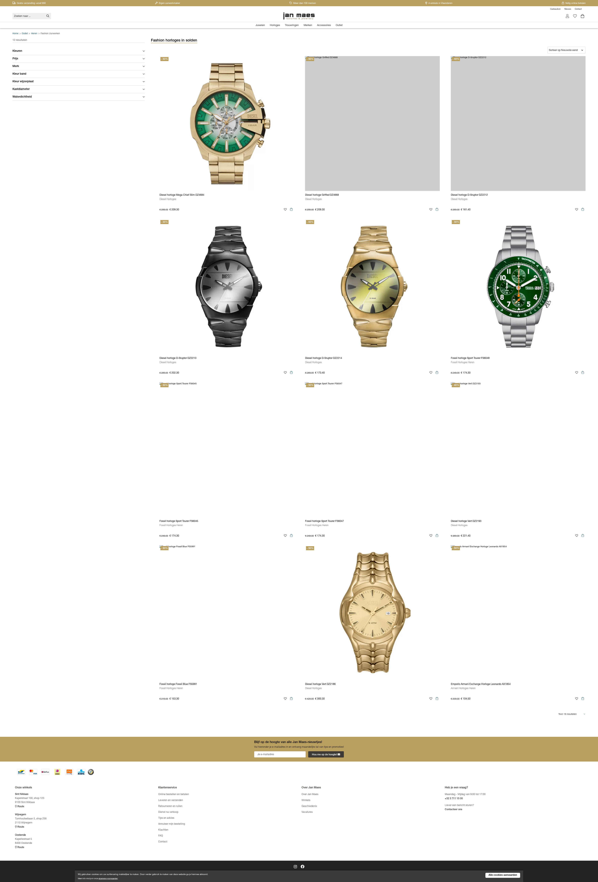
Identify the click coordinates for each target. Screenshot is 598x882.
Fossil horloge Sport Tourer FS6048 (470, 358)
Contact (578, 9)
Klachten (163, 830)
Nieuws (567, 9)
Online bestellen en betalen (173, 794)
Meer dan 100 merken (304, 3)
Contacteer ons (453, 809)
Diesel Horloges (167, 199)
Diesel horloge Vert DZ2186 (320, 684)
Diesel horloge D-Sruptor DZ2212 (469, 195)
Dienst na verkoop (168, 812)
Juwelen (260, 25)
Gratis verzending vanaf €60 (31, 3)
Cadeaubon (555, 9)
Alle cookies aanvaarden (503, 875)
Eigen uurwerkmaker (169, 3)
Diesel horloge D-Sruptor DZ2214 (323, 358)
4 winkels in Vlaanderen (440, 3)
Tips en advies (166, 818)
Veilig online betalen (575, 3)
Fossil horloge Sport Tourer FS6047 (324, 521)
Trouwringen (292, 25)
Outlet (339, 25)
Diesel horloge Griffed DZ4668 (322, 195)
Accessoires (324, 25)
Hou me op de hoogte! (324, 755)
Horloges (275, 25)
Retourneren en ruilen (170, 806)
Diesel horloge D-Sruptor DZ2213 (177, 358)
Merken (308, 25)
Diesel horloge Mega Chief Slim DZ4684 (181, 195)
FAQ (160, 836)
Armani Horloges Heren (463, 688)
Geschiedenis (309, 806)
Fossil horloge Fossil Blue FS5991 (178, 684)
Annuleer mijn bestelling (171, 824)
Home (15, 34)
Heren (34, 34)
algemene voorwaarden (108, 879)
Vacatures (307, 812)
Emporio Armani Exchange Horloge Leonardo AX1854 (481, 684)
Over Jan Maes (309, 794)
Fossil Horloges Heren (462, 362)
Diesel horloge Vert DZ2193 (466, 521)
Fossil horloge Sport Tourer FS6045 (178, 521)
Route (20, 806)
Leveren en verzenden (170, 800)
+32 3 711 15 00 (454, 799)
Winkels (305, 800)
